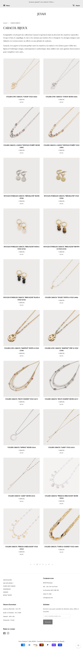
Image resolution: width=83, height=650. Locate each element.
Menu (8, 5)
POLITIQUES (7, 589)
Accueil (5, 23)
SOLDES (5, 592)
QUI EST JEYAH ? (8, 583)
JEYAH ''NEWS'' (7, 595)
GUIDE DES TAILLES (9, 586)
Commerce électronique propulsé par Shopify (50, 641)
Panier (77, 5)
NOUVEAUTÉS (7, 580)
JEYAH (41, 14)
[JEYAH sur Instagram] (8, 634)
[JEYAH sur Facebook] (4, 634)
